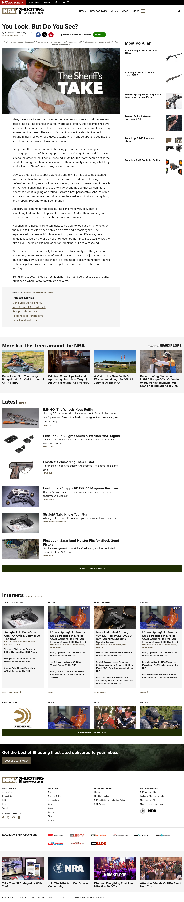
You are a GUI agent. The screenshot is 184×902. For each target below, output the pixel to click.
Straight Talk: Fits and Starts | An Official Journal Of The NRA (19, 670)
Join (31, 2)
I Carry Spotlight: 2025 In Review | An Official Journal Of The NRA (67, 654)
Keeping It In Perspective (27, 316)
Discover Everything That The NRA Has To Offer (113, 885)
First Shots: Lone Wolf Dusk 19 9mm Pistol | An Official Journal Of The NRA (160, 676)
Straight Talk (10, 641)
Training (27, 292)
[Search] (179, 11)
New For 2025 (98, 11)
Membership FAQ (148, 800)
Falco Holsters (77, 645)
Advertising (7, 792)
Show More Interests (107, 732)
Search (5, 808)
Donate (46, 2)
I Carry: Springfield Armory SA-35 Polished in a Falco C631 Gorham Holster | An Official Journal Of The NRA (68, 637)
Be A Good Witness (24, 320)
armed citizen (24, 641)
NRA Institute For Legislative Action (109, 800)
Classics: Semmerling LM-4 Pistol (68, 462)
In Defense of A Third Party (29, 307)
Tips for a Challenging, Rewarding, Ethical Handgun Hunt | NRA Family (20, 651)
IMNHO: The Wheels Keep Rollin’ (68, 409)
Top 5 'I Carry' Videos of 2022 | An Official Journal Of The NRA (66, 663)
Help (4, 804)
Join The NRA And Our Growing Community (69, 885)
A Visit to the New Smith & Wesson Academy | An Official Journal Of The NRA (113, 379)
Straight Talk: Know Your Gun (65, 514)
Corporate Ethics (37, 897)
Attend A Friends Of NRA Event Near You (160, 885)
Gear (125, 11)
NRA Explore (100, 804)
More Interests (33, 596)
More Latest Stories (103, 568)
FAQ (4, 800)
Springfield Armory (59, 645)
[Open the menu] (142, 11)
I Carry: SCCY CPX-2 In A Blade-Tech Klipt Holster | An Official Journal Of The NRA (67, 674)
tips (33, 292)
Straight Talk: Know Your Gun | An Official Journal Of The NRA (22, 635)
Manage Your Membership (151, 804)
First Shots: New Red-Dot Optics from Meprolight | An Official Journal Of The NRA (160, 664)
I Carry (52, 602)
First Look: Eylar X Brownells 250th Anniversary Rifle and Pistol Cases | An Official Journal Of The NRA (114, 680)
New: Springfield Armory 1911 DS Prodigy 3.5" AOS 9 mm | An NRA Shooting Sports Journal (114, 637)
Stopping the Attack (24, 311)
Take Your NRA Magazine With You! (22, 885)
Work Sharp (55, 647)
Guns (114, 11)
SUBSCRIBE (16, 760)
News (82, 11)
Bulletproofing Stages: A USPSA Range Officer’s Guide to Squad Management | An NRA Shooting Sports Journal (159, 381)
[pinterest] (51, 33)
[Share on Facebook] (38, 33)
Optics (52, 446)
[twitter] (44, 33)
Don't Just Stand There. (27, 303)
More (21, 403)
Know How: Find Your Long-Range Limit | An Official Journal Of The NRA (23, 379)
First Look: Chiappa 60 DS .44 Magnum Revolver (80, 488)
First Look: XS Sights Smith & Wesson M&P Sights (81, 435)
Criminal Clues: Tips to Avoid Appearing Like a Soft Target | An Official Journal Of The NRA (68, 379)
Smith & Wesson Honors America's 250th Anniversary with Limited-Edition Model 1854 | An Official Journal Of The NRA (114, 666)
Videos (144, 602)
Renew (38, 2)
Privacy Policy (7, 897)
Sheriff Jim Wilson (14, 35)
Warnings (52, 897)
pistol (118, 645)
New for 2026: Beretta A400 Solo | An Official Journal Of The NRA (114, 654)
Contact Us (7, 796)
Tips (4, 35)
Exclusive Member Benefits (152, 796)
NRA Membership (148, 792)
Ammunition (9, 702)
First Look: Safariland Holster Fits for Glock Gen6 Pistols (81, 542)
